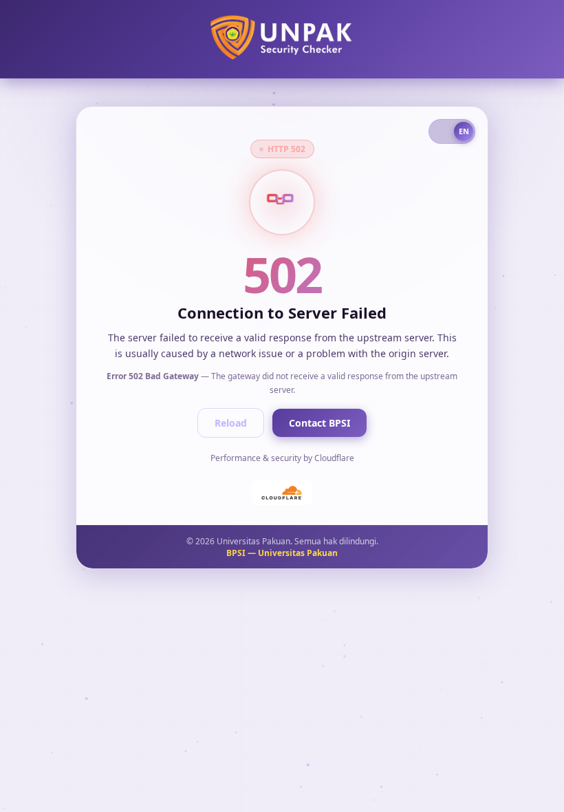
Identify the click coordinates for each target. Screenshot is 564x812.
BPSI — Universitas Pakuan (282, 553)
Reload (231, 422)
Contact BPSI (319, 422)
